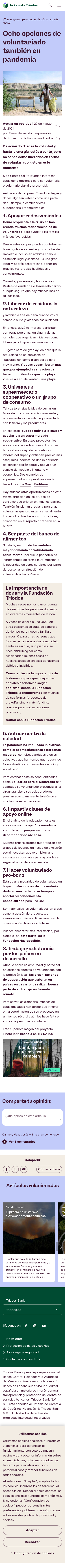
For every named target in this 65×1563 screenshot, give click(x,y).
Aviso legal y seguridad (22, 1352)
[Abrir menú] (59, 5)
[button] (60, 1246)
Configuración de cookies (34, 1553)
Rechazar (32, 1542)
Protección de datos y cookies (27, 1345)
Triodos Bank (15, 1300)
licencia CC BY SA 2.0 (36, 1034)
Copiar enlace (49, 1169)
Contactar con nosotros (23, 1359)
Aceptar (32, 1530)
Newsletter (14, 1339)
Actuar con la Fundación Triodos (31, 720)
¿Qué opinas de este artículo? (26, 1116)
